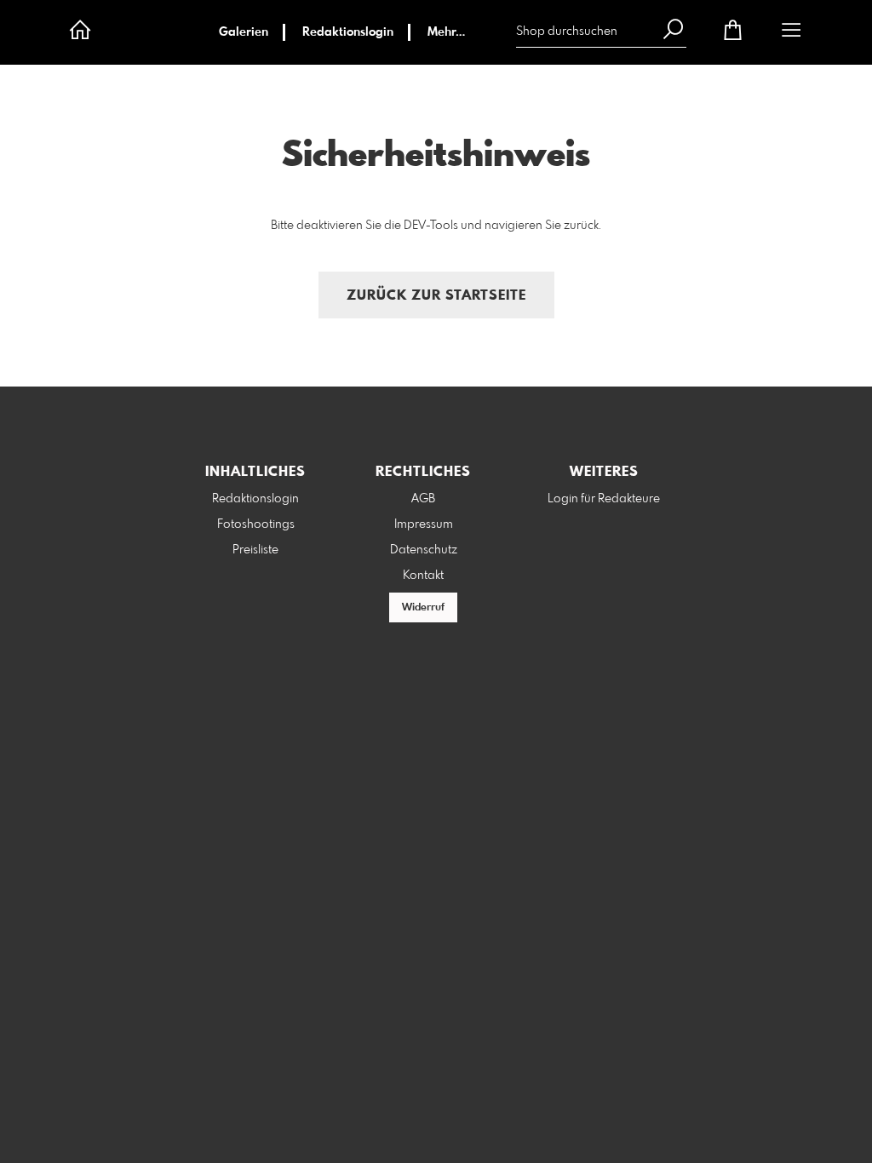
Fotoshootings (256, 524)
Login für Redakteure (604, 499)
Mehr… (446, 32)
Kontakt (423, 576)
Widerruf (423, 608)
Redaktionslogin (347, 32)
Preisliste (255, 550)
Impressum (423, 524)
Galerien (243, 32)
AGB (423, 499)
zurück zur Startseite (436, 296)
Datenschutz (423, 550)
